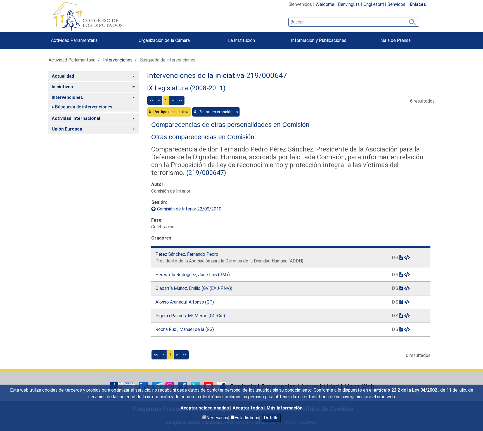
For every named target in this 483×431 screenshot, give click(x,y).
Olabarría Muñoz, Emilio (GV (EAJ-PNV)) (193, 288)
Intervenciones (117, 60)
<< (151, 100)
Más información (284, 408)
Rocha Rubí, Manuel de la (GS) (184, 329)
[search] (353, 22)
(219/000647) (205, 173)
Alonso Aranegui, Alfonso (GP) (184, 302)
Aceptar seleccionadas (205, 408)
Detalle (271, 417)
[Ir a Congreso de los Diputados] (87, 16)
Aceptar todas (248, 408)
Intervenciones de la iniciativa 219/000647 (217, 75)
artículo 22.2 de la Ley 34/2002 (406, 390)
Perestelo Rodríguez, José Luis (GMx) (192, 274)
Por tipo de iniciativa (171, 112)
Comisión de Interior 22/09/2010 (189, 209)
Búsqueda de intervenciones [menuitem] (83, 107)
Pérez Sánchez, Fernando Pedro (186, 254)
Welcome (325, 4)
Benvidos (396, 4)
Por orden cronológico (218, 112)
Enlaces (418, 4)
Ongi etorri (373, 4)
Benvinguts (349, 4)
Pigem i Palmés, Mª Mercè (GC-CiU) (190, 315)
